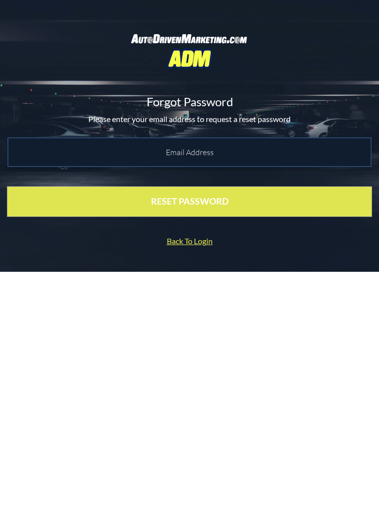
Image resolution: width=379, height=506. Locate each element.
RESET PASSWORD (189, 201)
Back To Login (190, 241)
